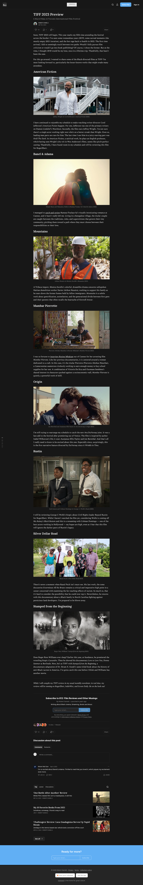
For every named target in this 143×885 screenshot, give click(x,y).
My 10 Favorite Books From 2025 (49, 807)
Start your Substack (66, 875)
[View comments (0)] (54, 801)
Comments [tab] (38, 747)
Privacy (70, 870)
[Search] (113, 5)
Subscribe (126, 5)
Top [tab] (36, 787)
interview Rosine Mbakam (61, 356)
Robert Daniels (43, 23)
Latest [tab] (41, 787)
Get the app (82, 875)
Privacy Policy (87, 717)
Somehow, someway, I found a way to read (48, 810)
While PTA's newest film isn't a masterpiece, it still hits (52, 796)
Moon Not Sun (43, 766)
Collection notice (86, 870)
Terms (77, 870)
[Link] (30, 71)
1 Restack (58, 725)
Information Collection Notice (71, 717)
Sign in (136, 5)
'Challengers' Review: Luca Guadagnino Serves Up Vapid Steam (61, 823)
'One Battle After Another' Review (50, 793)
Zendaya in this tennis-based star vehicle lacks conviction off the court (58, 828)
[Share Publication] (117, 5)
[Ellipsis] (108, 766)
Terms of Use (82, 715)
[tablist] (42, 747)
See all (37, 839)
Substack (61, 881)
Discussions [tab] (49, 787)
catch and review (52, 212)
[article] (71, 797)
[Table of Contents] (2, 442)
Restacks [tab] (47, 747)
